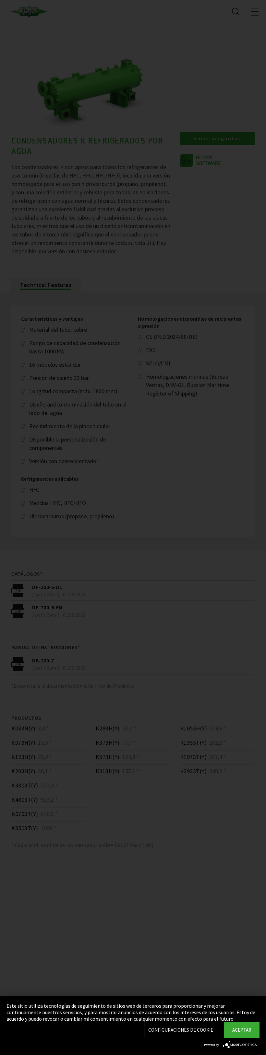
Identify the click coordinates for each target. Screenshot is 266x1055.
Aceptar (241, 1030)
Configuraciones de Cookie (180, 1030)
